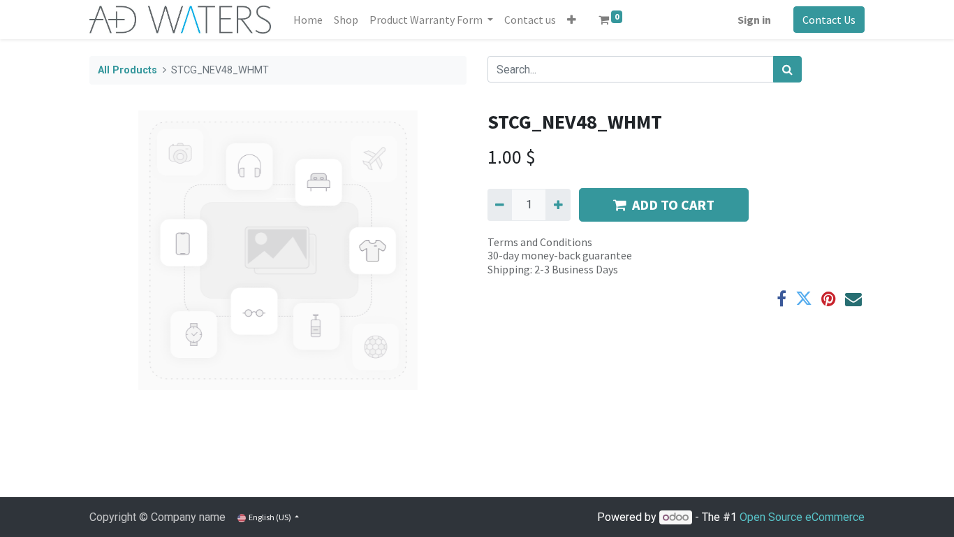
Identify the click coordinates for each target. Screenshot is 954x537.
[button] (572, 20)
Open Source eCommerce (802, 517)
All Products (127, 70)
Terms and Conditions (539, 242)
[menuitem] (308, 20)
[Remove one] (499, 205)
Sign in (754, 20)
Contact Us (829, 20)
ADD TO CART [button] (673, 204)
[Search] (787, 69)
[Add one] (557, 205)
